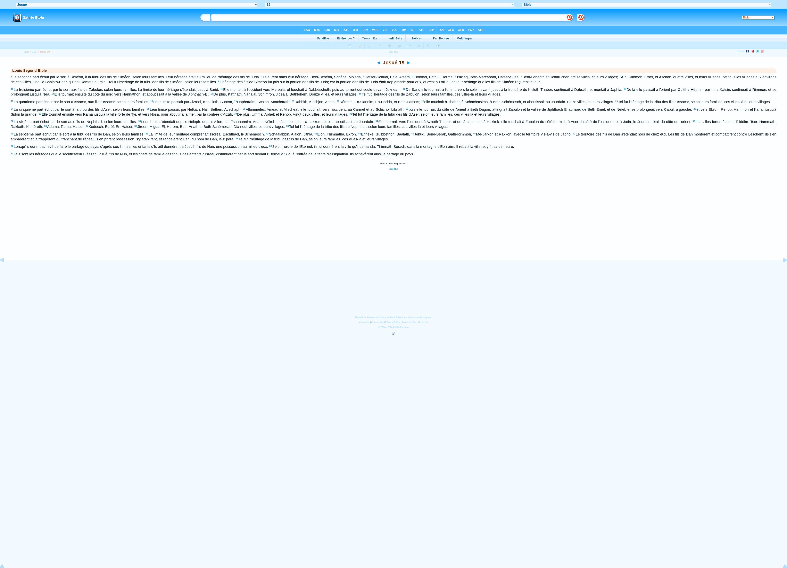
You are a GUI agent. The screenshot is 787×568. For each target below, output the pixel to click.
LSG (34, 51)
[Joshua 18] (5, 269)
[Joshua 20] (782, 269)
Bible (26, 51)
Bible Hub (393, 169)
